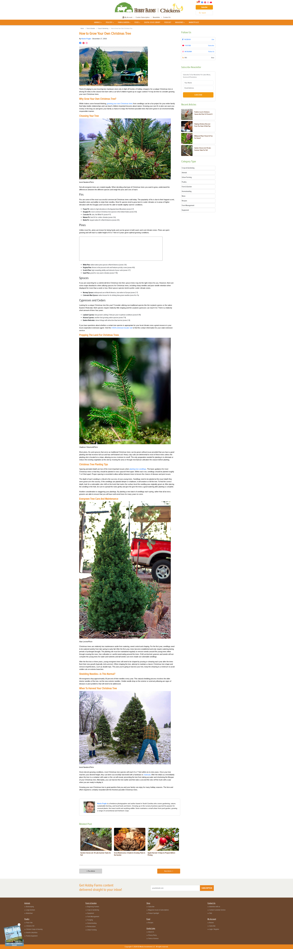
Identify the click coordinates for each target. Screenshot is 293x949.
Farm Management (93, 917)
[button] (176, 839)
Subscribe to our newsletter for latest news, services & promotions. (197, 76)
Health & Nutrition (31, 933)
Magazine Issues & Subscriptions (158, 910)
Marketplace (194, 22)
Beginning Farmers (93, 907)
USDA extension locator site (121, 328)
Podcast (167, 22)
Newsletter (156, 17)
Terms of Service (153, 938)
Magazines (179, 22)
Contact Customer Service (217, 910)
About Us (151, 932)
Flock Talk (29, 923)
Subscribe (204, 7)
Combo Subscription (142, 17)
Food (136, 22)
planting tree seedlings (138, 469)
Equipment (90, 913)
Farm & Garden (123, 22)
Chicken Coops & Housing (34, 929)
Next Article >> (168, 871)
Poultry (109, 22)
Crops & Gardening (103, 28)
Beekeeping (30, 907)
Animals (97, 22)
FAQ (210, 913)
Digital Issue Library (152, 22)
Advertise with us (214, 907)
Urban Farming (92, 930)
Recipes (150, 923)
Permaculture (91, 926)
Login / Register (214, 929)
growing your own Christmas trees (120, 103)
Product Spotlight (153, 913)
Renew (211, 923)
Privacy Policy (152, 935)
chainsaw (147, 775)
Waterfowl (29, 913)
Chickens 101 (30, 926)
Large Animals (30, 910)
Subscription (207, 888)
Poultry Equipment (32, 936)
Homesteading (91, 923)
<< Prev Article (90, 871)
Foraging (90, 920)
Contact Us (167, 17)
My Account (128, 17)
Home (82, 28)
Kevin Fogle (86, 39)
